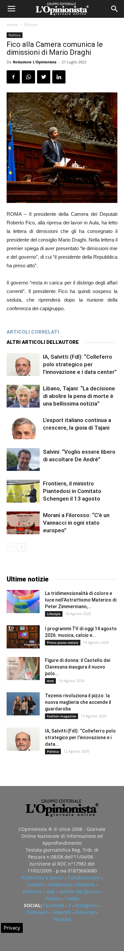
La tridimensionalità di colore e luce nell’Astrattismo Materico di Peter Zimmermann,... (80, 600)
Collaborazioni (84, 877)
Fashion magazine (61, 716)
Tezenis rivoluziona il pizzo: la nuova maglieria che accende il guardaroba (78, 702)
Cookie (72, 898)
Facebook (53, 905)
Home (12, 24)
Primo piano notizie (62, 642)
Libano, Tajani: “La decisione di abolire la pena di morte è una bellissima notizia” (79, 396)
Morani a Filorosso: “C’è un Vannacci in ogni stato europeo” (76, 523)
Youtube (62, 919)
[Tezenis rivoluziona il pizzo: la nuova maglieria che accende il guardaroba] (23, 703)
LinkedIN (61, 912)
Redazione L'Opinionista (35, 61)
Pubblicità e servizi (42, 877)
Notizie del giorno (79, 891)
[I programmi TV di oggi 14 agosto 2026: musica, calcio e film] (23, 636)
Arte (50, 680)
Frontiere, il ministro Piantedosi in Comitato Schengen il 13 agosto (72, 491)
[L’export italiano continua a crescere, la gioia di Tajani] (23, 427)
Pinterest (85, 912)
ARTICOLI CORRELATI (33, 332)
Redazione (60, 884)
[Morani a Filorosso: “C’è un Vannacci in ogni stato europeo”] (23, 522)
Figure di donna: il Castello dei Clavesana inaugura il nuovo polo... (77, 667)
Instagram (86, 905)
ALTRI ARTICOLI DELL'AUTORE (43, 342)
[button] (114, 9)
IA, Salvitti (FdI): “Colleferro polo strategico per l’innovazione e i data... (80, 737)
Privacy (53, 898)
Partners (32, 891)
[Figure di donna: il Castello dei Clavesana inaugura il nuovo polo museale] (23, 668)
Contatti (35, 884)
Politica (30, 24)
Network (85, 884)
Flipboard (36, 912)
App (50, 891)
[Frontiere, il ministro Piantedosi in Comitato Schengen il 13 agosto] (23, 491)
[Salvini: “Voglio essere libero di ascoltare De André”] (23, 459)
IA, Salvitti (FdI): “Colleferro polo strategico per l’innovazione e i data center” (80, 364)
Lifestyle (54, 613)
